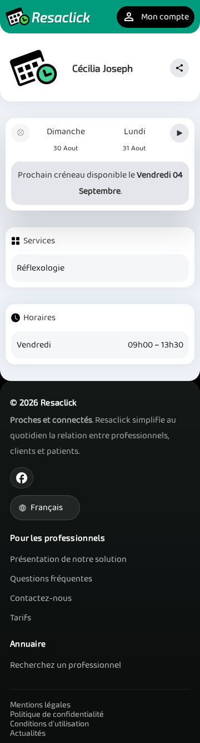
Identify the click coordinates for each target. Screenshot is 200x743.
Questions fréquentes (51, 579)
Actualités (28, 732)
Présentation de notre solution (68, 559)
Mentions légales (40, 704)
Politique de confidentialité (57, 713)
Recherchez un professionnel (65, 665)
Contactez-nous (41, 598)
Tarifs (20, 618)
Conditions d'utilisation (49, 723)
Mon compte (155, 17)
